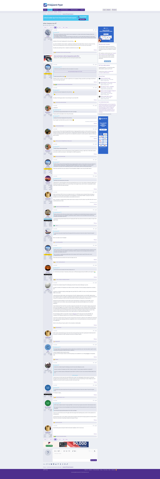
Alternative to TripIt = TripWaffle (107, 86)
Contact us (90, 470)
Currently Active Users (104, 102)
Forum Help (105, 470)
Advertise (113, 470)
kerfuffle (110, 106)
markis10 (111, 108)
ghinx (108, 105)
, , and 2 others (62, 206)
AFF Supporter (48, 73)
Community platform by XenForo (80, 472)
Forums (50, 10)
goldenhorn (101, 106)
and (60, 126)
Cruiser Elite (46, 25)
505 (63, 27)
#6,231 (96, 228)
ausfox (104, 106)
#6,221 (96, 30)
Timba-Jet (112, 111)
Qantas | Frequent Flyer (105, 80)
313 (57, 27)
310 (51, 27)
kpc (109, 111)
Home (45, 10)
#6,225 (96, 129)
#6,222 (96, 64)
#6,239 (96, 400)
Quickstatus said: (57, 178)
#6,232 (96, 245)
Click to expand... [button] (75, 375)
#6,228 (96, 176)
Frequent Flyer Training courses (107, 53)
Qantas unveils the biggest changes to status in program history (108, 91)
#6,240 (95, 425)
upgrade (111, 54)
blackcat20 (107, 111)
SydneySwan (109, 110)
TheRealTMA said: (57, 212)
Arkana (103, 105)
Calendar (55, 12)
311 (53, 27)
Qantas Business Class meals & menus (108, 82)
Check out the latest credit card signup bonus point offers (66, 56)
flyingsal (114, 105)
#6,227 (96, 159)
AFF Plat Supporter (48, 220)
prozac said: (56, 146)
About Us (86, 470)
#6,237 (96, 362)
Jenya (112, 104)
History (107, 106)
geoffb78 (100, 104)
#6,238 (96, 385)
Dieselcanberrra (104, 107)
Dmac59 (100, 108)
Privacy (101, 470)
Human (100, 105)
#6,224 (96, 105)
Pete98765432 (104, 108)
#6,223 (96, 87)
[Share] (93, 30)
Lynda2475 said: (56, 109)
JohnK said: (56, 365)
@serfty (75, 314)
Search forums (50, 12)
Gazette (82, 10)
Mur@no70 (112, 107)
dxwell (105, 105)
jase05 (106, 104)
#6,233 (96, 265)
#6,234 (96, 282)
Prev (45, 27)
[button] (59, 10)
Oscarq (108, 108)
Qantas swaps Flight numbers (106, 96)
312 (55, 27)
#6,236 (96, 344)
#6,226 (96, 144)
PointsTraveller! (101, 110)
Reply (96, 50)
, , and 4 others (61, 436)
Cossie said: (56, 90)
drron (114, 104)
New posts (45, 12)
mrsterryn (109, 104)
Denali (103, 104)
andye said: (56, 32)
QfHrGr (108, 107)
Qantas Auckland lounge (105, 78)
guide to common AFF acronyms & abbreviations (106, 72)
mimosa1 (113, 110)
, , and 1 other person (64, 84)
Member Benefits (74, 10)
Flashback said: (56, 347)
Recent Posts (102, 76)
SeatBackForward (102, 111)
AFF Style (46, 470)
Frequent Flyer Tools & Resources (106, 89)
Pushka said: (56, 267)
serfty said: (56, 231)
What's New (55, 10)
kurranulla (110, 105)
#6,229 (96, 192)
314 (59, 27)
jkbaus (105, 110)
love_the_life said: (57, 67)
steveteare (101, 112)
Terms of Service (96, 470)
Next (66, 27)
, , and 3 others (63, 52)
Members (59, 12)
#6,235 (96, 330)
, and (61, 102)
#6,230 (96, 210)
